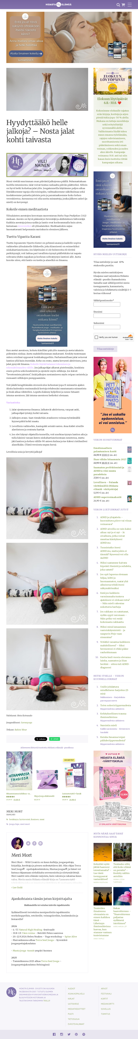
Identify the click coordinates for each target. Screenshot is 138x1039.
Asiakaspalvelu (76, 993)
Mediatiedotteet (76, 1008)
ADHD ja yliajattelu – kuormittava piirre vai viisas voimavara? (116, 521)
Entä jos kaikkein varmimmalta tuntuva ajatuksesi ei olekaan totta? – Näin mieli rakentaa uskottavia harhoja (115, 600)
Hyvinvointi (24, 819)
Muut (42, 819)
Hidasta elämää (58, 4)
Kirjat (71, 998)
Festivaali (106, 993)
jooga (12, 824)
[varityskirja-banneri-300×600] (113, 788)
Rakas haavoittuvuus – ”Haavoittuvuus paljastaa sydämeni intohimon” (122, 916)
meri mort (25, 824)
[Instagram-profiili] (40, 843)
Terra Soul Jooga (45, 940)
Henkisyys (14, 819)
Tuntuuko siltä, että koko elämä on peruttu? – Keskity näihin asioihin (122, 870)
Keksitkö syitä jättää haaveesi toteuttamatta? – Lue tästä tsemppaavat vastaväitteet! (102, 872)
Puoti (71, 1013)
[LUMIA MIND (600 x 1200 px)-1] (47, 306)
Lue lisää (17, 887)
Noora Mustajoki (101, 882)
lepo (17, 824)
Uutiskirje (73, 1003)
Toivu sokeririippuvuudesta (115, 705)
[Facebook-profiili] (34, 843)
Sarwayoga (26, 722)
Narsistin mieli (108, 725)
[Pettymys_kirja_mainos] (113, 395)
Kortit (104, 998)
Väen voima (28, 933)
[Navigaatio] (130, 4)
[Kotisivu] (28, 843)
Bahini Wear (21, 729)
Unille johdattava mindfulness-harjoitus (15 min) (114, 690)
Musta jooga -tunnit (23, 950)
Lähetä (55, 739)
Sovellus (106, 1008)
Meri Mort (14, 811)
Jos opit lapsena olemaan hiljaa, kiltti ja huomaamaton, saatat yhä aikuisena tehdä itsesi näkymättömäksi (114, 581)
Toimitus (105, 1013)
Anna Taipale (99, 938)
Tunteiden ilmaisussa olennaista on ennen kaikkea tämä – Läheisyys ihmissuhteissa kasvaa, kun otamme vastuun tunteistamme (103, 922)
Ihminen (35, 819)
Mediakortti (107, 1003)
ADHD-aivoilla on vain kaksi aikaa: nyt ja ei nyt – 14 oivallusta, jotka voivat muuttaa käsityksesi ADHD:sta (115, 536)
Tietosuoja (74, 1019)
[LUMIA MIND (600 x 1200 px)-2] (113, 209)
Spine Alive (71, 936)
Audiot (71, 988)
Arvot (104, 988)
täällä (46, 1000)
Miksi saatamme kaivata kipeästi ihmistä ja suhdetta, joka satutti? (115, 566)
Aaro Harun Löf (120, 926)
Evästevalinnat (76, 1024)
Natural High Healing (30, 929)
